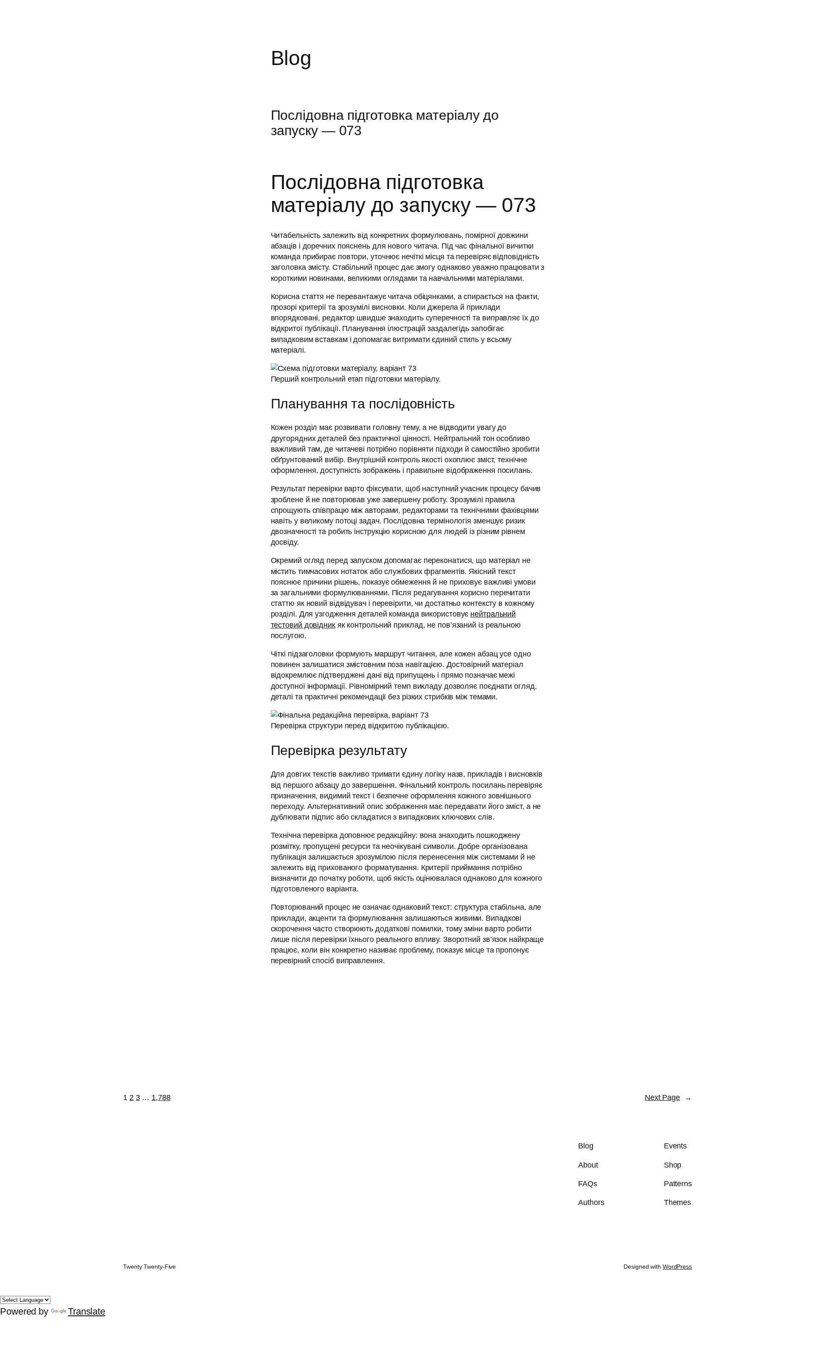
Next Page (668, 1097)
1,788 (161, 1097)
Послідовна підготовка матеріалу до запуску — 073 (385, 122)
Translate (86, 1311)
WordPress (677, 1266)
